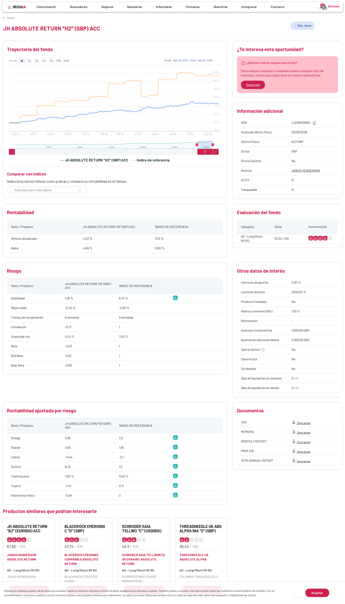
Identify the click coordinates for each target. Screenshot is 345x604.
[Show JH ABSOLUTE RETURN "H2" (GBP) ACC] (94, 160)
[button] (80, 190)
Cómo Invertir (46, 7)
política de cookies (254, 590)
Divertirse (221, 7)
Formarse (193, 7)
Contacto (278, 7)
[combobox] (44, 190)
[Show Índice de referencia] (151, 160)
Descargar (303, 423)
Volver (11, 18)
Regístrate (253, 85)
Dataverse (134, 7)
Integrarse (249, 7)
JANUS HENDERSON (305, 170)
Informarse (164, 7)
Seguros (107, 7)
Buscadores (78, 7)
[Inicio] (17, 7)
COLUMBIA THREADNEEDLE (198, 576)
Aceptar (317, 593)
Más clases (304, 25)
